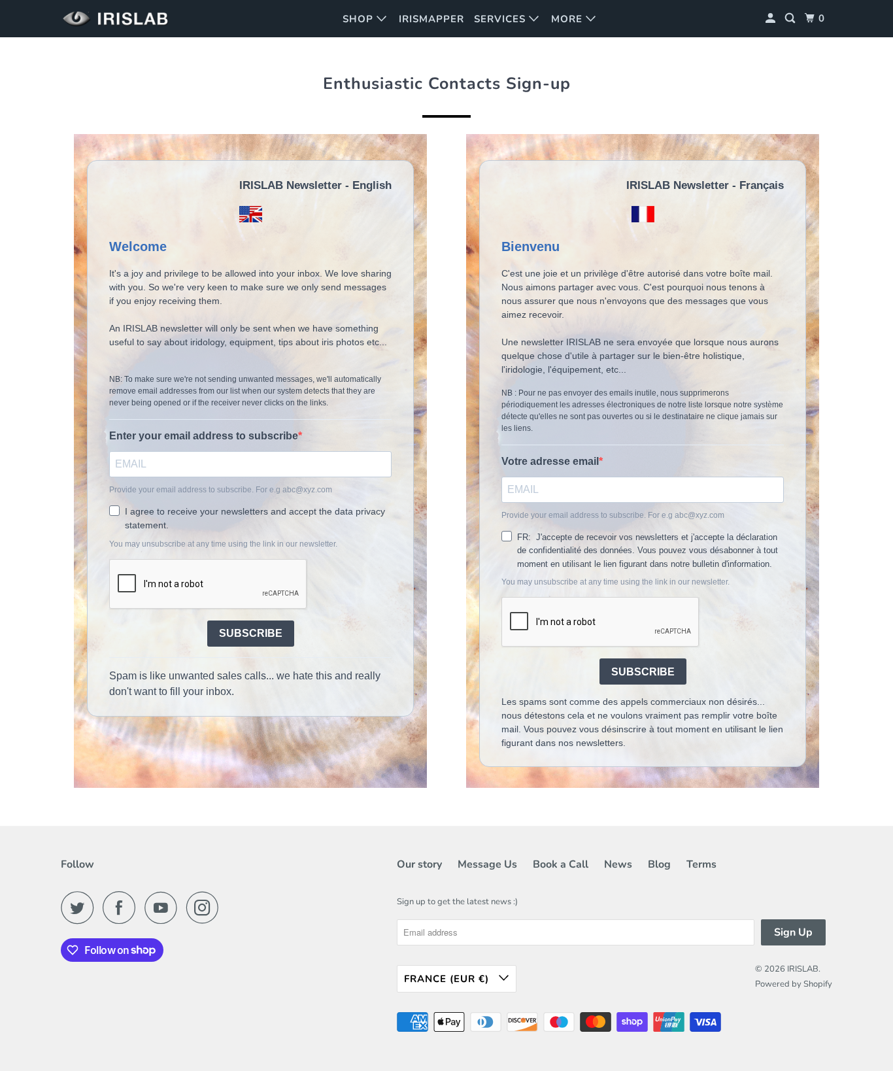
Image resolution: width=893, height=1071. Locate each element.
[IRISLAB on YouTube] (164, 907)
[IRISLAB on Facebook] (122, 907)
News (618, 864)
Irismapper (431, 19)
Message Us (487, 864)
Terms (701, 864)
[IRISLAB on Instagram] (206, 907)
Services (501, 19)
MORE (568, 19)
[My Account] (772, 19)
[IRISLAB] (119, 18)
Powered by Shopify (793, 984)
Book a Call (560, 864)
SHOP (360, 19)
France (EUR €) (448, 978)
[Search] (791, 19)
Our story (419, 864)
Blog (659, 864)
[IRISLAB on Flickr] (231, 907)
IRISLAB (802, 969)
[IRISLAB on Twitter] (80, 907)
